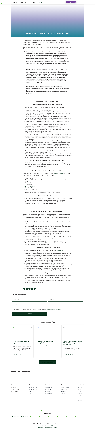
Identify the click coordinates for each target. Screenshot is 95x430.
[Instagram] (80, 2)
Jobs (30, 393)
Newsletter (50, 425)
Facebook (80, 398)
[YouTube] (84, 2)
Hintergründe (64, 389)
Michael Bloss (13, 371)
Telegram (80, 387)
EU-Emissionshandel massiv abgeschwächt (21, 342)
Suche (87, 2)
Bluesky (79, 391)
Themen (14, 2)
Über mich (23, 2)
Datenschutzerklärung (51, 427)
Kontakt (62, 393)
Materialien (63, 391)
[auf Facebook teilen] (24, 289)
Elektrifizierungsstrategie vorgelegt (45, 342)
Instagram (80, 393)
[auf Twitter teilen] (27, 289)
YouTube (80, 400)
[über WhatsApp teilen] (35, 289)
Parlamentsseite (48, 393)
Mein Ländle (31, 391)
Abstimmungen (48, 387)
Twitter (79, 389)
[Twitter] (79, 2)
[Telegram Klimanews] (52, 407)
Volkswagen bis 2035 (30, 186)
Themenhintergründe (26, 371)
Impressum (40, 427)
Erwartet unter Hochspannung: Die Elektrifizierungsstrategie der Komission (72, 343)
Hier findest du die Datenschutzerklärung (54, 309)
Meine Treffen (48, 391)
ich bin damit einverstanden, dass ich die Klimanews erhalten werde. (38, 309)
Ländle (32, 2)
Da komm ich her (33, 387)
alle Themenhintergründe (48, 362)
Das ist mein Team (33, 389)
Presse (40, 2)
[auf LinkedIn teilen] (29, 289)
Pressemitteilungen (65, 387)
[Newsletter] (85, 2)
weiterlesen (22, 332)
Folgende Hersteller (58, 173)
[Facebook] (82, 2)
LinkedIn (80, 396)
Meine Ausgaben (49, 389)
